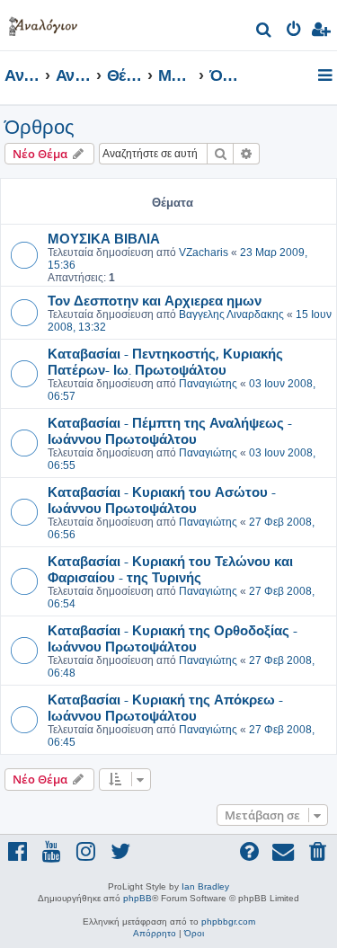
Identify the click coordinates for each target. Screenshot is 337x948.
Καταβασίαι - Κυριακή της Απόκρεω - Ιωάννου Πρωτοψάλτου (165, 707)
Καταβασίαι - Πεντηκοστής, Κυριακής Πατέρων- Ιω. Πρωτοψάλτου (165, 361)
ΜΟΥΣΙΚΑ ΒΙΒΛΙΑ (104, 238)
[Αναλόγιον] (43, 22)
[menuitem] (264, 32)
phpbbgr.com (228, 921)
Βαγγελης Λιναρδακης (231, 314)
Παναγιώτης (208, 383)
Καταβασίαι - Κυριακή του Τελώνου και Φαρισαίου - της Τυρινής (170, 569)
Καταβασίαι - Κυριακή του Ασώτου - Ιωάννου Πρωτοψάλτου (162, 499)
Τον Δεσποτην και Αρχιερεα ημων (155, 300)
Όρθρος (39, 127)
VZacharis (203, 252)
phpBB (137, 898)
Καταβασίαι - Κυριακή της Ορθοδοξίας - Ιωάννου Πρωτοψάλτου (172, 638)
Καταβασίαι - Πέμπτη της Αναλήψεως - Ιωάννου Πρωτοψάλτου (170, 430)
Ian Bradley (205, 886)
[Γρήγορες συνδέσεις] (326, 76)
